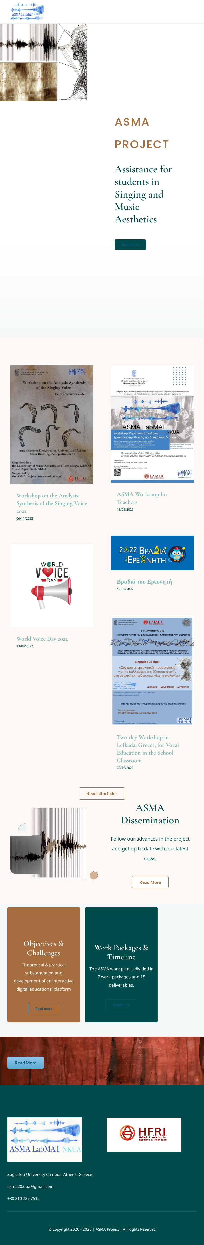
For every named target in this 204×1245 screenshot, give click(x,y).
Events (44, 437)
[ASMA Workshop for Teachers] (152, 424)
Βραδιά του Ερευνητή (144, 581)
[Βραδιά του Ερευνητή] (152, 553)
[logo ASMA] (44, 1119)
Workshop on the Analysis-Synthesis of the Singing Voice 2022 (51, 503)
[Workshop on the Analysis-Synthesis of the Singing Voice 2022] (51, 424)
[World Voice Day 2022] (51, 585)
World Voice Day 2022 (42, 638)
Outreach (57, 437)
